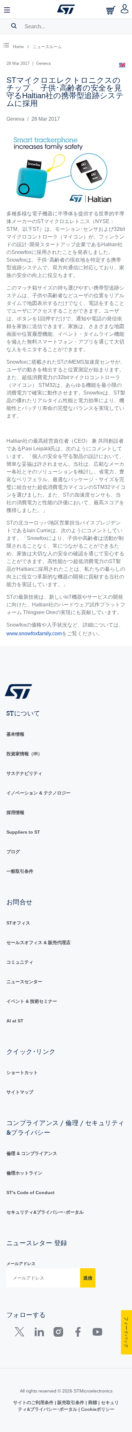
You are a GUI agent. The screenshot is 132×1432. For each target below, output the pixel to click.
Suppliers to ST (23, 832)
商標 (92, 1402)
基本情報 (15, 734)
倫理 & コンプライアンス (31, 1153)
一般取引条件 (19, 871)
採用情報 (15, 812)
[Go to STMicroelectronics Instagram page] (58, 1333)
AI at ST (14, 1020)
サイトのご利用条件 (34, 1402)
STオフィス (18, 922)
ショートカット (22, 1072)
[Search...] (13, 25)
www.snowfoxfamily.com (34, 633)
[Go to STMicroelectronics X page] (21, 1333)
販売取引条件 (71, 1402)
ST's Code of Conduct (30, 1192)
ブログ (13, 851)
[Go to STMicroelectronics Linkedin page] (39, 1333)
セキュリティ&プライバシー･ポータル (45, 1212)
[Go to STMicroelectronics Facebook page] (78, 1333)
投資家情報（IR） (24, 753)
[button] (7, 9)
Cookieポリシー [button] (97, 1409)
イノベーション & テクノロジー (38, 792)
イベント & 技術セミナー (31, 1001)
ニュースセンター (24, 981)
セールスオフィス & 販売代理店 (38, 942)
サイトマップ (19, 1092)
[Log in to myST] (125, 9)
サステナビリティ (24, 773)
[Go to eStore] (111, 10)
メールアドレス (21, 1263)
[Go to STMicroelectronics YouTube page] (97, 1333)
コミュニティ (19, 962)
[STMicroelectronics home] (66, 9)
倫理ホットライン (24, 1173)
